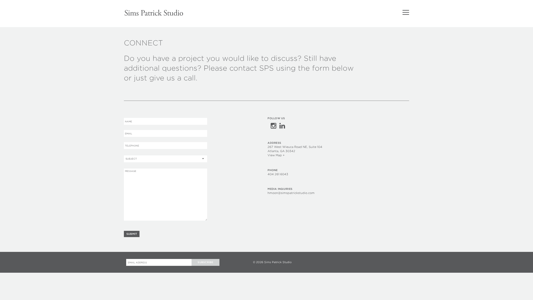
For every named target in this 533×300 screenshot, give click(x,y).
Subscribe (205, 262)
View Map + (276, 155)
